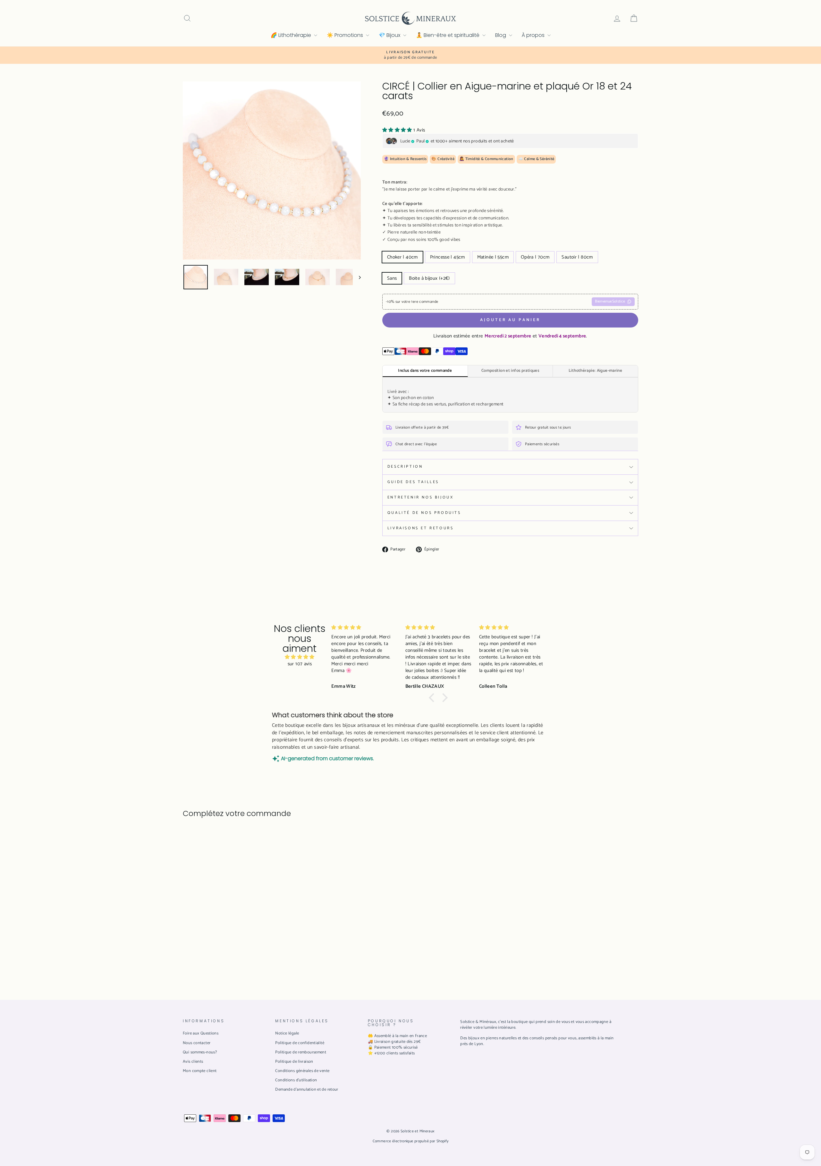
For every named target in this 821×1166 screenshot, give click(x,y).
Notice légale (287, 1033)
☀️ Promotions (345, 35)
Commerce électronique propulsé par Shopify (411, 1141)
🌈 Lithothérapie (291, 35)
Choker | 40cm (402, 257)
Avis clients (193, 1061)
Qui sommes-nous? (200, 1052)
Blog (501, 35)
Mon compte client (199, 1071)
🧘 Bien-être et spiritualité (448, 35)
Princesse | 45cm (447, 257)
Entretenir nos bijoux (420, 497)
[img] (299, 656)
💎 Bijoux (390, 35)
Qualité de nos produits (424, 513)
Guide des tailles (413, 482)
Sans (392, 278)
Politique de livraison (294, 1061)
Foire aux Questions (200, 1033)
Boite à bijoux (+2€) (429, 278)
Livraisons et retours (420, 528)
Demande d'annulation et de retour (306, 1089)
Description (405, 467)
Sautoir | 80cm (577, 257)
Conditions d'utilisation (296, 1080)
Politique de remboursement (300, 1052)
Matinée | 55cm (493, 257)
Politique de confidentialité (299, 1043)
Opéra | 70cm (535, 257)
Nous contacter (196, 1043)
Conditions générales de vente (302, 1071)
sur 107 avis (300, 664)
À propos (534, 35)
